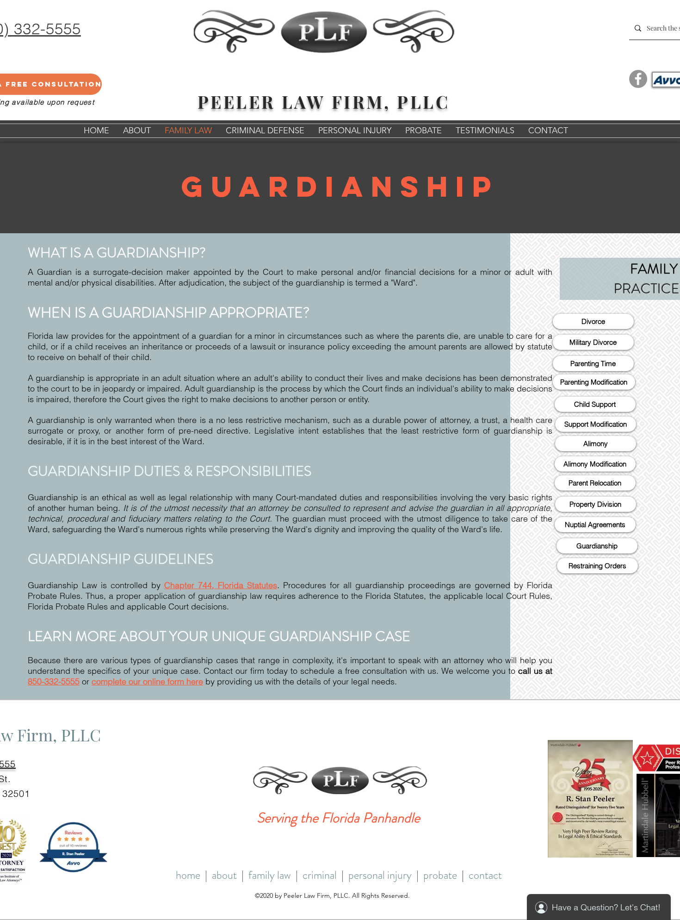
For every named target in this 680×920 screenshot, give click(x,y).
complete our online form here (147, 681)
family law (269, 875)
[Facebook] (638, 79)
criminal (320, 875)
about (224, 875)
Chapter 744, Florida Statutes (220, 585)
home (188, 875)
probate (440, 875)
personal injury (380, 875)
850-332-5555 (54, 681)
